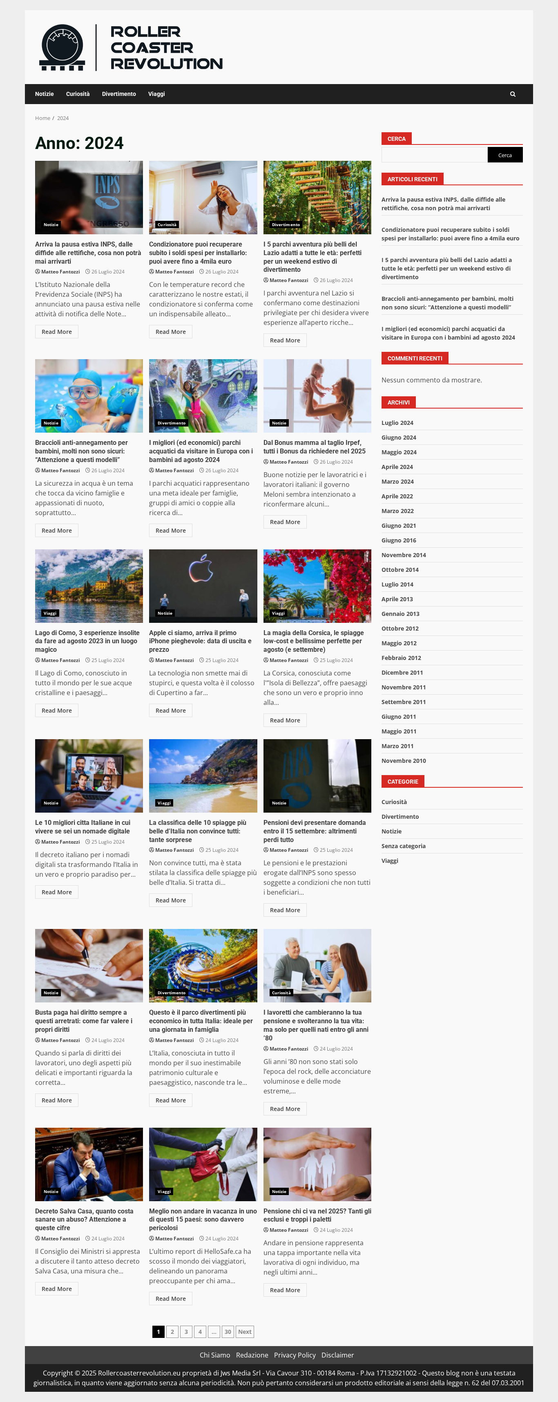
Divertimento (119, 94)
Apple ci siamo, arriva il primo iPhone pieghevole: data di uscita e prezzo (203, 586)
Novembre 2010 (404, 760)
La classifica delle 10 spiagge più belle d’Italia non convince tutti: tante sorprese (203, 776)
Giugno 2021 (399, 525)
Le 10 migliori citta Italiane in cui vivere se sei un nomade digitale (89, 776)
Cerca (397, 139)
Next (245, 1331)
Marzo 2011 (398, 746)
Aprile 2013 (397, 599)
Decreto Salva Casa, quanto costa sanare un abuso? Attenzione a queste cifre (89, 1164)
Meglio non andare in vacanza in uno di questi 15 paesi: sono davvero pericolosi (203, 1164)
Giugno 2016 (399, 540)
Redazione (252, 1355)
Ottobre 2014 (400, 569)
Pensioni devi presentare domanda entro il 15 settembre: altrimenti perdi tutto (317, 776)
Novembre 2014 (404, 555)
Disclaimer (337, 1355)
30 (228, 1331)
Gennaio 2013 (401, 614)
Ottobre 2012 (400, 628)
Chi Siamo (215, 1355)
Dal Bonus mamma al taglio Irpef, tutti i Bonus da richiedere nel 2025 (317, 396)
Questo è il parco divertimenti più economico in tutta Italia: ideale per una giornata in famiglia (203, 965)
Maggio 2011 (399, 731)
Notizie (44, 94)
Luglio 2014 (397, 584)
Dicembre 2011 (402, 672)
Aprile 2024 (397, 467)
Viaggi (156, 94)
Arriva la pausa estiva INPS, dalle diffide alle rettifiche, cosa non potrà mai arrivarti (89, 197)
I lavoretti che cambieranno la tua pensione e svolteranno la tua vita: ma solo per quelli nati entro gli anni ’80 (317, 965)
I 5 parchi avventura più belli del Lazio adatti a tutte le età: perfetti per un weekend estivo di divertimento (317, 197)
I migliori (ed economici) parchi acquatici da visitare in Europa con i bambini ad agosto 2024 (203, 396)
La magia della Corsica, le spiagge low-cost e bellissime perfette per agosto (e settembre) (317, 586)
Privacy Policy (295, 1355)
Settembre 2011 (404, 702)
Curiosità (78, 94)
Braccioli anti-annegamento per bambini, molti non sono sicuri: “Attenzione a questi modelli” (89, 396)
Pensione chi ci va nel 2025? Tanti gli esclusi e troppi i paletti (317, 1164)
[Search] (513, 94)
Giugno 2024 (399, 437)
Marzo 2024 (398, 481)
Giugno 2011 (399, 716)
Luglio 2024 (397, 423)
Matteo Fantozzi (60, 271)
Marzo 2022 (398, 511)
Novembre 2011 (404, 687)
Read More (57, 332)
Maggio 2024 (399, 452)
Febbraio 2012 (401, 658)
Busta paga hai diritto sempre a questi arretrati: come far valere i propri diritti (89, 965)
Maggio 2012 (399, 643)
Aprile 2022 (397, 496)
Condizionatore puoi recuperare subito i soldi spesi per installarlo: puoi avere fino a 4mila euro (203, 197)
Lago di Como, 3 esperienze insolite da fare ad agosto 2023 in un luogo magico (89, 586)
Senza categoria (404, 846)
